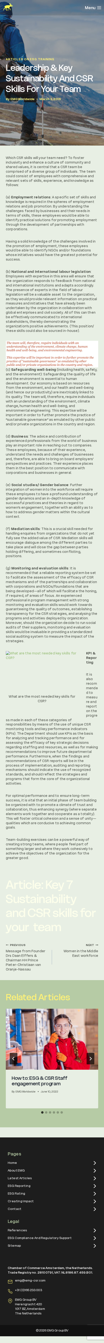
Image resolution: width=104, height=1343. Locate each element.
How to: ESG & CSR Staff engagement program (39, 1081)
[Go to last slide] (13, 1058)
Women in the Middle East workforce (81, 950)
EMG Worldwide (22, 99)
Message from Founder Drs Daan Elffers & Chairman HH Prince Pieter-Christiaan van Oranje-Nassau (25, 957)
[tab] (42, 1112)
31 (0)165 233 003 (29, 1290)
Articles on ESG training (30, 59)
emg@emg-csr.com (30, 1280)
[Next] (90, 1058)
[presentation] (52, 1039)
